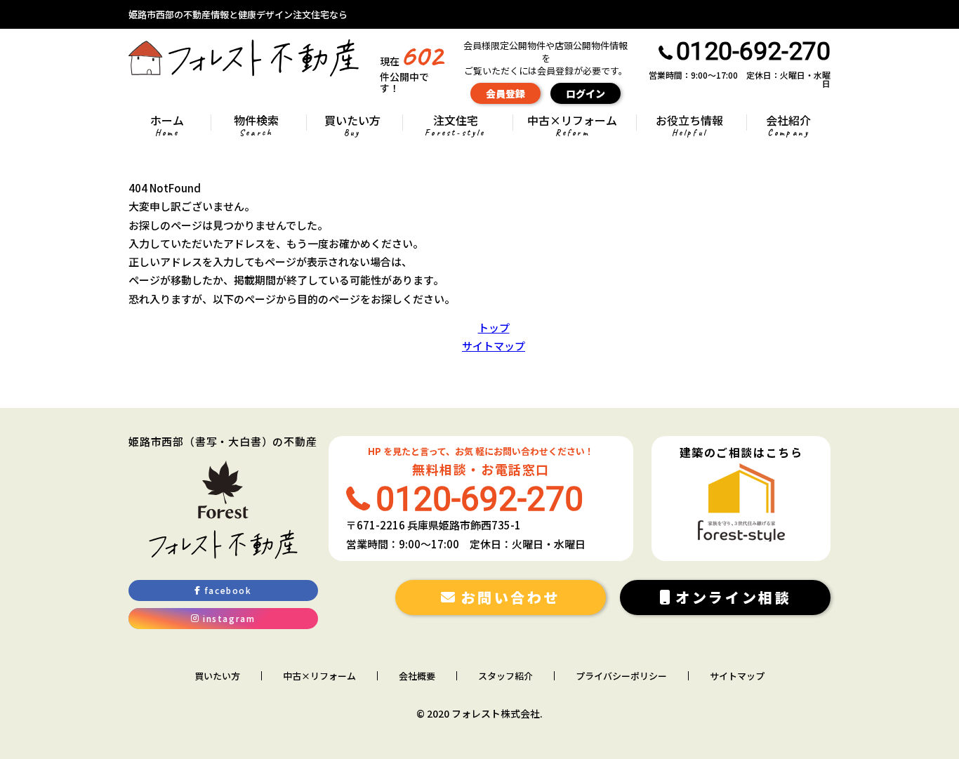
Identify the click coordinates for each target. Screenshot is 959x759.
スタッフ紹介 (505, 676)
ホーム (167, 126)
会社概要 (417, 676)
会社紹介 (788, 126)
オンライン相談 (733, 597)
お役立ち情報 (689, 126)
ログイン (585, 93)
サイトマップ (493, 345)
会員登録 (505, 93)
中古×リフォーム (572, 126)
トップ (494, 327)
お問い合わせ (510, 597)
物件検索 (256, 126)
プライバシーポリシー (621, 676)
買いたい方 (352, 126)
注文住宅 (455, 126)
